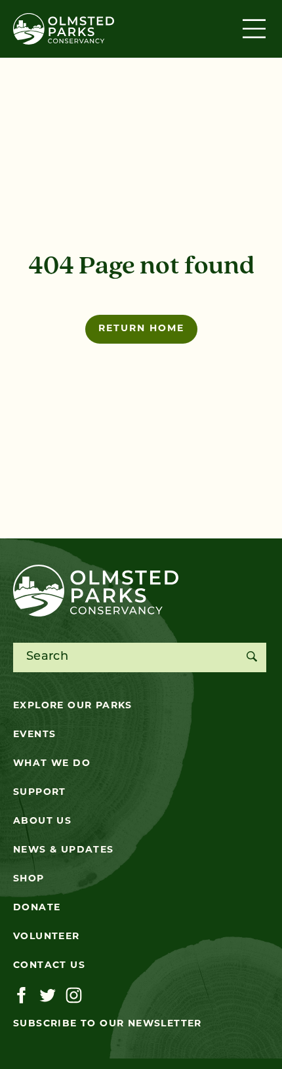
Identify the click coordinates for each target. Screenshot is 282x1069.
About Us (42, 821)
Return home (141, 329)
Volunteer (46, 937)
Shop (29, 879)
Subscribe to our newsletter (107, 1024)
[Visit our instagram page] (74, 995)
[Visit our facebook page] (21, 995)
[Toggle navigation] (256, 29)
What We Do (52, 764)
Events (34, 735)
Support (39, 792)
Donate (36, 908)
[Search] (251, 657)
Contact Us (49, 966)
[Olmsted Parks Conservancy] (63, 29)
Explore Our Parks (72, 706)
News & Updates (63, 850)
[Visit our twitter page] (47, 995)
